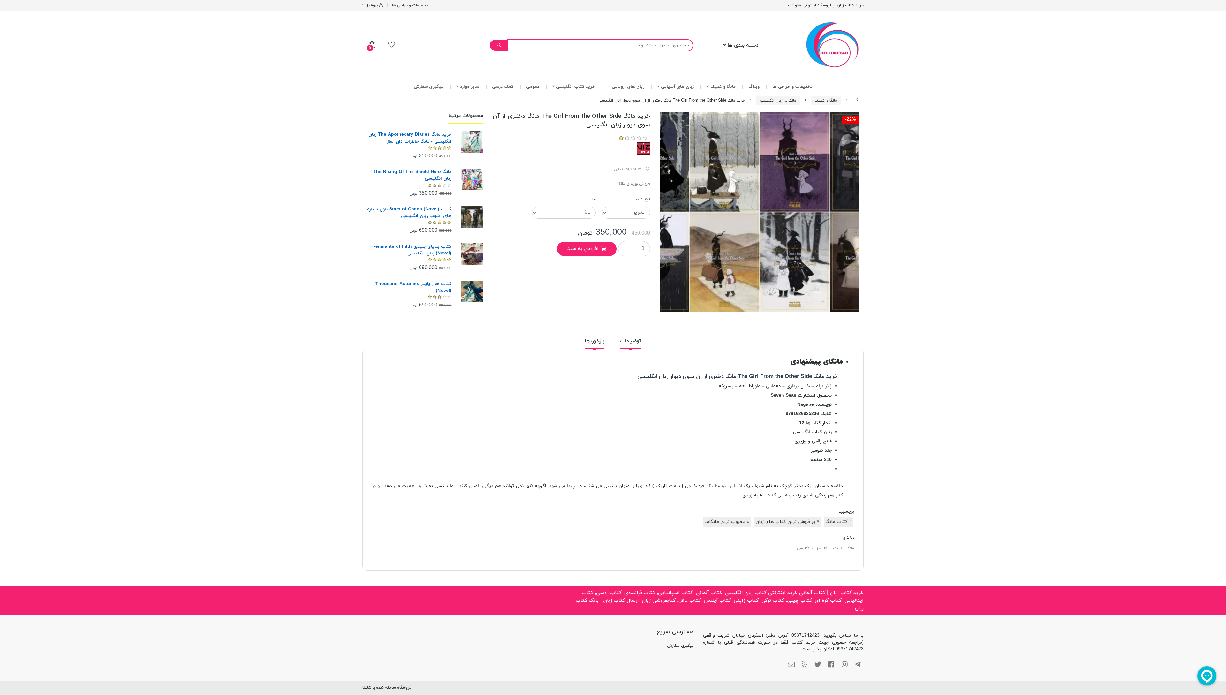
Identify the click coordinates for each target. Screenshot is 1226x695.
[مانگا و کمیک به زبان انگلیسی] (472, 217)
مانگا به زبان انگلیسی (778, 100)
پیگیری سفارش (428, 87)
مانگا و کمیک (723, 87)
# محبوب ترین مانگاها (727, 521)
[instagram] (844, 665)
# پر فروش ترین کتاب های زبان (787, 521)
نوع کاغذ (642, 199)
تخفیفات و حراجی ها (410, 5)
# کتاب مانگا (838, 521)
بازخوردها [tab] (594, 340)
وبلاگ (754, 87)
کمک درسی (502, 87)
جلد (593, 199)
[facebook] (831, 665)
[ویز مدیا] (643, 147)
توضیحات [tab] (630, 340)
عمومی (533, 87)
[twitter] (818, 665)
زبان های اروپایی (628, 87)
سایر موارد (469, 87)
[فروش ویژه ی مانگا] (472, 142)
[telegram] (857, 665)
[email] (791, 665)
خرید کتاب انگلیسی (575, 87)
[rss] (804, 665)
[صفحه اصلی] (857, 100)
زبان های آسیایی (677, 87)
